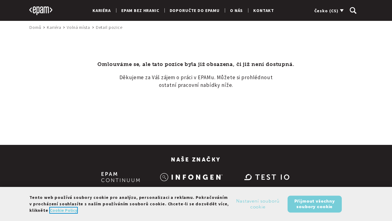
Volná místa (78, 27)
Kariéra (101, 10)
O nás (236, 10)
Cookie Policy (63, 210)
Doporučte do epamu (195, 10)
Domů (35, 27)
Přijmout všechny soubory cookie (314, 203)
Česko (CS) (326, 11)
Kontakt (263, 10)
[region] (196, 204)
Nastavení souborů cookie (257, 204)
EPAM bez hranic (140, 10)
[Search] (353, 10)
